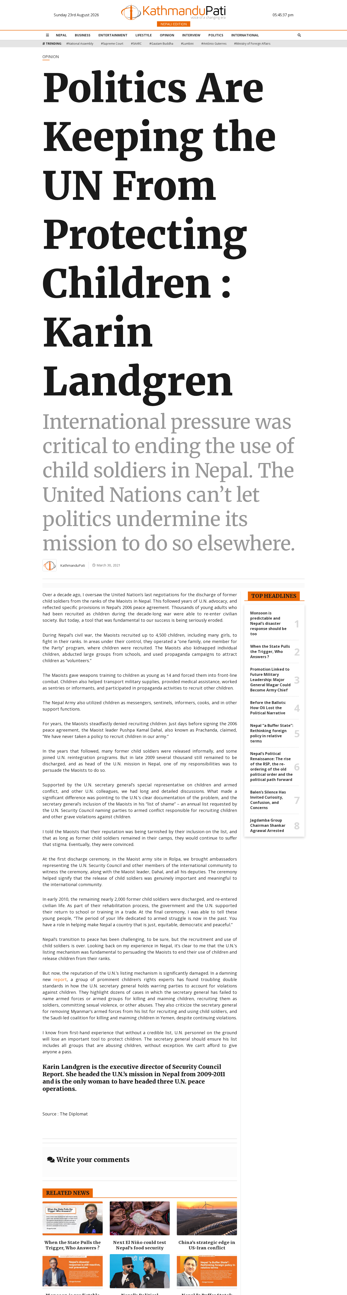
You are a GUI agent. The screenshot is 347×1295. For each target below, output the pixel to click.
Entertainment (112, 35)
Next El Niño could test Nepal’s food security (139, 1245)
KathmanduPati (72, 565)
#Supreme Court (112, 44)
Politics (215, 35)
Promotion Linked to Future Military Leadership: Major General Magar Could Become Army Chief (270, 680)
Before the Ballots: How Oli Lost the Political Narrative (268, 708)
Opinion (167, 35)
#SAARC (136, 44)
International (245, 35)
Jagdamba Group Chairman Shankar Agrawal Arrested (267, 825)
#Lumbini (187, 44)
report (60, 979)
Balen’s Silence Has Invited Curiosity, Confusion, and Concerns (268, 799)
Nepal (61, 35)
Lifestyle (143, 35)
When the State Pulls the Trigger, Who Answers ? (72, 1245)
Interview (191, 35)
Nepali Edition (174, 24)
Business (82, 35)
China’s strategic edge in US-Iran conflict (206, 1245)
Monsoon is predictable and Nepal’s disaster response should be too (268, 623)
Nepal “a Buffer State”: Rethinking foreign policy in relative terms (271, 733)
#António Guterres (213, 44)
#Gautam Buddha (161, 44)
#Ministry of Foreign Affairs (252, 44)
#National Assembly (79, 44)
